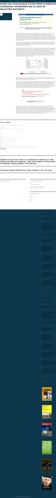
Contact (31, 201)
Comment (2, 127)
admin (6, 16)
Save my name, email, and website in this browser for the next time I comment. (18, 147)
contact (44, 1)
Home (11, 1)
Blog (6, 19)
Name (1, 137)
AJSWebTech (52, 496)
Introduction (16, 1)
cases (40, 1)
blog (29, 1)
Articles (31, 199)
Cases (31, 198)
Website (2, 143)
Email (1, 140)
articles (34, 1)
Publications (23, 1)
